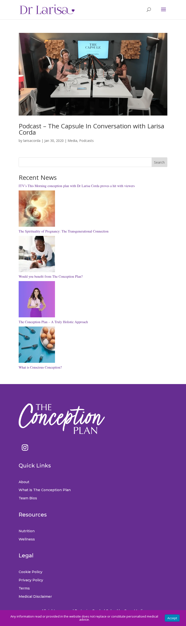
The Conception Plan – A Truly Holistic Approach (53, 322)
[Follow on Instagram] (25, 447)
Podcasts (86, 140)
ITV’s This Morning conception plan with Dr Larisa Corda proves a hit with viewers (77, 185)
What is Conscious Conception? (40, 367)
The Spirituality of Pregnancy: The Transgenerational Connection (63, 231)
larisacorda (31, 140)
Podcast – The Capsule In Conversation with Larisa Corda (91, 129)
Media (72, 140)
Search (159, 162)
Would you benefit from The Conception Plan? (51, 276)
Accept (172, 618)
